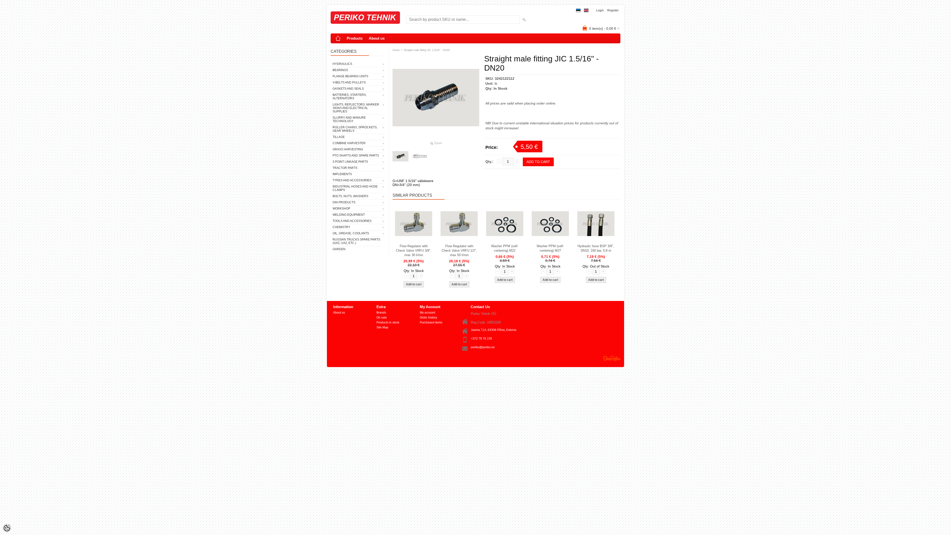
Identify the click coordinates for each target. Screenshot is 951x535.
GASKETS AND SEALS (348, 88)
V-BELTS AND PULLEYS (349, 82)
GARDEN (339, 249)
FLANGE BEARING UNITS (350, 76)
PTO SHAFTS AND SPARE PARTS (356, 155)
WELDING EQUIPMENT (349, 214)
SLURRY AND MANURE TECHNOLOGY (349, 119)
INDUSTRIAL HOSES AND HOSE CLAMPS (355, 188)
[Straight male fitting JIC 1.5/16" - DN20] (400, 156)
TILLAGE (339, 137)
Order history (428, 317)
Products (355, 38)
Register (613, 10)
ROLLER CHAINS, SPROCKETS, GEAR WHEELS (355, 129)
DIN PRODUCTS (344, 202)
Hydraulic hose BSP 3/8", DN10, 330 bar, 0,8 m (596, 248)
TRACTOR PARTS (345, 168)
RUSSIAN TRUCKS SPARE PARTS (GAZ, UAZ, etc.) (356, 241)
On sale (381, 317)
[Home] (338, 38)
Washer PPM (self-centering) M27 (550, 248)
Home (396, 50)
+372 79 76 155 (481, 338)
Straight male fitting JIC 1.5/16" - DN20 (427, 50)
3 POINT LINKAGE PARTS (350, 161)
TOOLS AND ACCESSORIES (352, 221)
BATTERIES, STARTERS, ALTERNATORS (350, 96)
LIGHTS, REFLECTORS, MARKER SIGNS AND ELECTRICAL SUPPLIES (356, 108)
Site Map (382, 327)
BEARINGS (340, 70)
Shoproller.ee (611, 358)
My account (427, 312)
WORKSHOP (341, 208)
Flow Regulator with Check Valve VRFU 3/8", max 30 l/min (413, 250)
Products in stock (387, 322)
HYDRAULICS (342, 64)
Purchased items (431, 322)
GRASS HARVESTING (348, 149)
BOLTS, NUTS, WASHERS (350, 196)
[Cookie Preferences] (6, 528)
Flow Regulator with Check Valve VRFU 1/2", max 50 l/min (459, 250)
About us (377, 38)
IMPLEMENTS (342, 174)
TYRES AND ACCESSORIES (352, 180)
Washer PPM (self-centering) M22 (504, 248)
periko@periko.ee (483, 347)
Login (600, 10)
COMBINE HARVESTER (349, 143)
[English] (586, 10)
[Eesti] (578, 10)
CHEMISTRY (341, 227)
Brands (381, 312)
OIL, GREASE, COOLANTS (351, 233)
